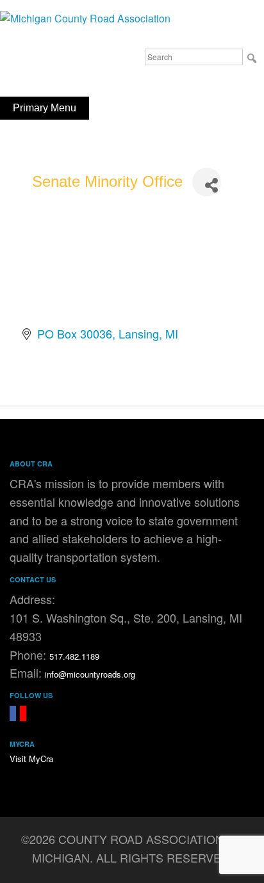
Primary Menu (44, 107)
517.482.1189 (74, 656)
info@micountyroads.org (90, 674)
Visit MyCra (31, 758)
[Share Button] (206, 182)
